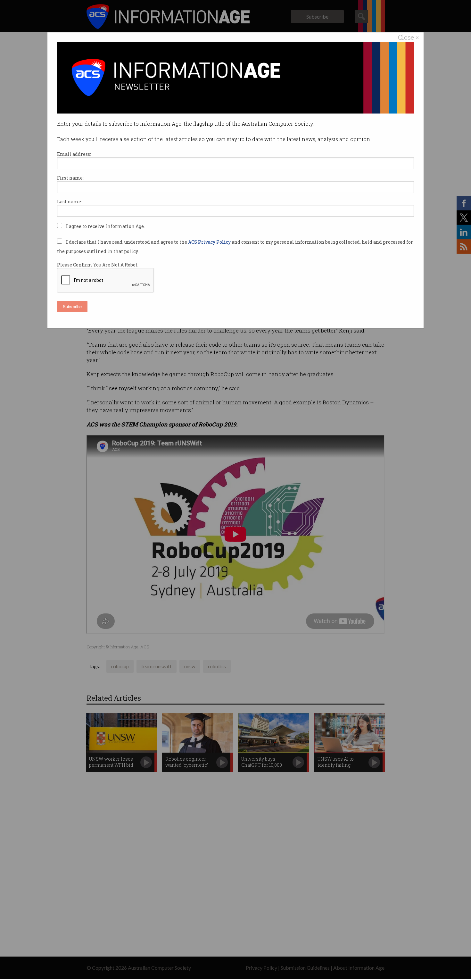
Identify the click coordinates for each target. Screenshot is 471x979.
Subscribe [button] (72, 306)
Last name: (69, 201)
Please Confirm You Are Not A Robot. (97, 265)
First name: (70, 178)
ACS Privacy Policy (210, 242)
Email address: (74, 154)
